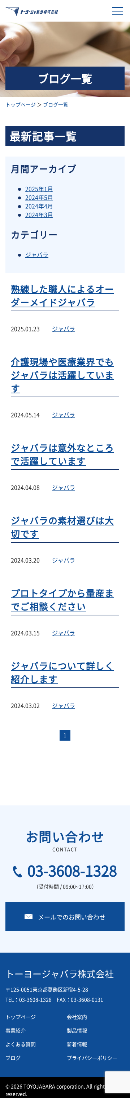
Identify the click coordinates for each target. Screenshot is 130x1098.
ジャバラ (36, 254)
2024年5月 (39, 197)
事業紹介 (15, 1030)
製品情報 (77, 1030)
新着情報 (77, 1044)
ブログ (13, 1057)
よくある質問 (20, 1044)
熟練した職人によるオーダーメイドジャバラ (62, 295)
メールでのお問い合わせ (71, 916)
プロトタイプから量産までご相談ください (62, 599)
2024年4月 (39, 206)
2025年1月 (39, 188)
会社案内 (77, 1016)
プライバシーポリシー (92, 1057)
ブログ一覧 (55, 104)
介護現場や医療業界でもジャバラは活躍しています (62, 375)
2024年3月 (39, 214)
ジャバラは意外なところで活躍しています (62, 454)
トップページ (20, 104)
